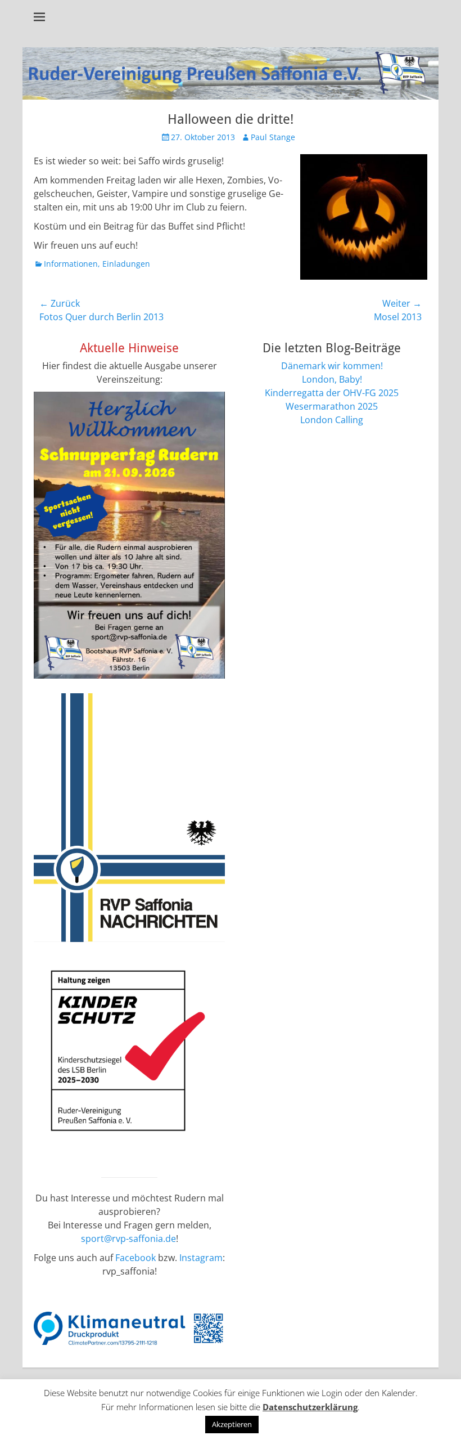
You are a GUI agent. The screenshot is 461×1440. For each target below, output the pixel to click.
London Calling (331, 420)
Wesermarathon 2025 (332, 406)
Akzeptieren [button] (232, 1424)
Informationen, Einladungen (97, 263)
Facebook (135, 1257)
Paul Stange (273, 137)
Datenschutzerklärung (310, 1406)
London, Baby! (332, 379)
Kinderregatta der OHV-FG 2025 (332, 393)
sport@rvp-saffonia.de (128, 1238)
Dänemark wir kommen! (332, 366)
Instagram (201, 1257)
